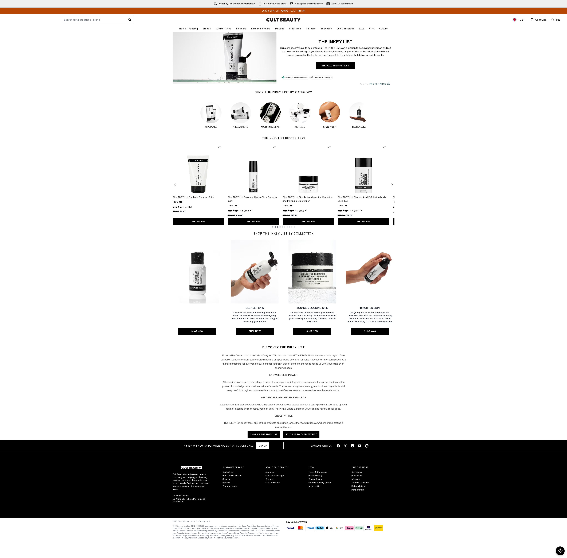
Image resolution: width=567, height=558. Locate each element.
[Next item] (392, 184)
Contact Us (228, 472)
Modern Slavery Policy (319, 482)
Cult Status (356, 472)
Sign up (263, 446)
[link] (538, 20)
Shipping (227, 479)
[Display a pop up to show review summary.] (251, 211)
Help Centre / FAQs (232, 475)
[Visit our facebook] (338, 445)
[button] (560, 550)
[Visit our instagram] (352, 445)
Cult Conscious (272, 482)
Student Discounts (360, 482)
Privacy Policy (315, 475)
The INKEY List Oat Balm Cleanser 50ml (193, 197)
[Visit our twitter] (345, 445)
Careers (269, 479)
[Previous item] (175, 184)
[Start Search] (129, 19)
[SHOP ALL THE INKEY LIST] (224, 60)
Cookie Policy (315, 479)
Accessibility (314, 486)
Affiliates (355, 479)
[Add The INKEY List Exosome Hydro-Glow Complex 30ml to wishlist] (274, 146)
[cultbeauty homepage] (283, 20)
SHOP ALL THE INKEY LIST (335, 65)
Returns (226, 482)
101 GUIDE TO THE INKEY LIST (301, 434)
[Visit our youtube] (359, 445)
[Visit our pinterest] (366, 445)
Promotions (356, 475)
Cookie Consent (181, 495)
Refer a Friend (358, 486)
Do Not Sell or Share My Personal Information (189, 500)
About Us (269, 472)
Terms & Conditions (317, 472)
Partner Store (358, 489)
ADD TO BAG (198, 221)
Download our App (274, 475)
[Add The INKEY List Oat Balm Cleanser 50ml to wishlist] (219, 146)
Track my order (230, 486)
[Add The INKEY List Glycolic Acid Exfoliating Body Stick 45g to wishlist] (384, 146)
